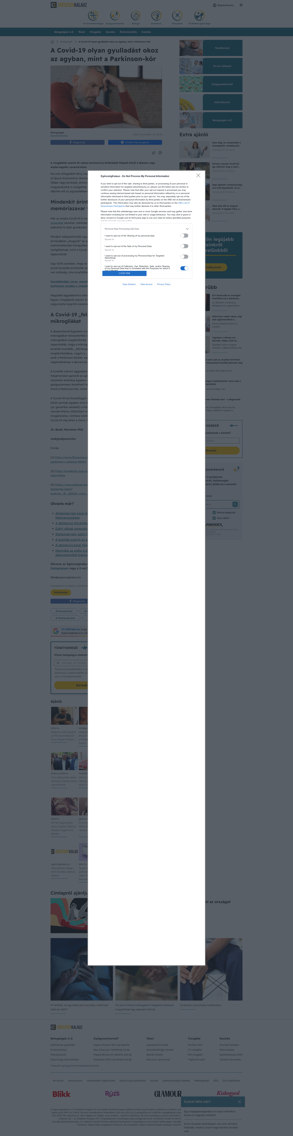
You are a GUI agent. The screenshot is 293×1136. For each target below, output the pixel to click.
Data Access (146, 284)
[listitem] (146, 228)
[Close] (199, 176)
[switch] (184, 236)
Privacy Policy (163, 284)
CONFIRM (124, 273)
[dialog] (146, 568)
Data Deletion (129, 284)
